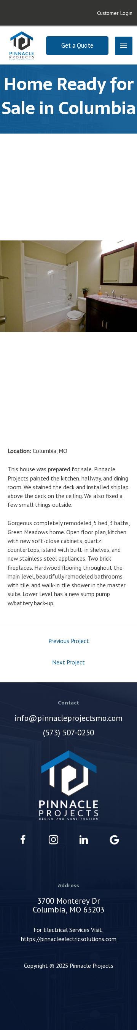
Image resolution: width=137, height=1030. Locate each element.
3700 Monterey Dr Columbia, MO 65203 (68, 905)
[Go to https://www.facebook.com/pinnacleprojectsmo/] (23, 840)
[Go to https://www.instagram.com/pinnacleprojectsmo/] (53, 840)
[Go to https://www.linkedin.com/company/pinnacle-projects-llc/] (84, 840)
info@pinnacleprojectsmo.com (68, 718)
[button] (77, 45)
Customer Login (114, 13)
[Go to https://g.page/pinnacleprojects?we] (114, 840)
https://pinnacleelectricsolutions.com (68, 939)
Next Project (68, 662)
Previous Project (68, 641)
